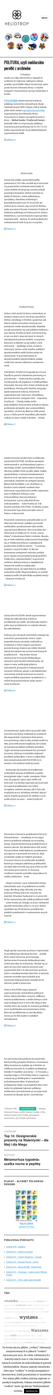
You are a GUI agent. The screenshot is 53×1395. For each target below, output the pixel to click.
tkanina (28, 1342)
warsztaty (32, 1301)
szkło (13, 1335)
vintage (20, 1336)
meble (29, 1305)
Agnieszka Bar (41, 1339)
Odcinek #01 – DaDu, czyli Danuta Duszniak (23, 1280)
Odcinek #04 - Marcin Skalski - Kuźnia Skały (23, 1267)
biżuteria (23, 1309)
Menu (44, 17)
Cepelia (6, 1342)
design (42, 1108)
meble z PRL (39, 1112)
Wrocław (27, 1331)
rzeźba (30, 1322)
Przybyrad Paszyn (27, 1118)
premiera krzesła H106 (34, 110)
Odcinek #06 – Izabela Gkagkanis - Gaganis (24, 1257)
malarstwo (15, 1318)
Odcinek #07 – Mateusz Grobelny (19, 1252)
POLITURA (23, 1115)
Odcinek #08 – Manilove (16, 1247)
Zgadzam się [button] (32, 1391)
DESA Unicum (23, 1301)
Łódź (47, 1312)
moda (34, 1336)
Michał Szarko (10, 1115)
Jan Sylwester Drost (17, 1342)
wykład (7, 1318)
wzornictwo (16, 1322)
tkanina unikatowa (31, 1312)
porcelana (16, 1309)
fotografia (19, 1312)
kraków (25, 1322)
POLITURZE (12, 100)
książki (19, 1331)
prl (17, 1118)
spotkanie (21, 1305)
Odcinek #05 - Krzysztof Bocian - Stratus (22, 1262)
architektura (37, 1305)
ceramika (11, 1301)
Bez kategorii (27, 1109)
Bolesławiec (30, 1339)
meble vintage (26, 1112)
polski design (20, 1339)
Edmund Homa (11, 1112)
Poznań (41, 1312)
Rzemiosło (27, 1336)
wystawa (29, 1317)
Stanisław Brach (33, 1309)
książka (7, 1336)
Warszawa (39, 1330)
